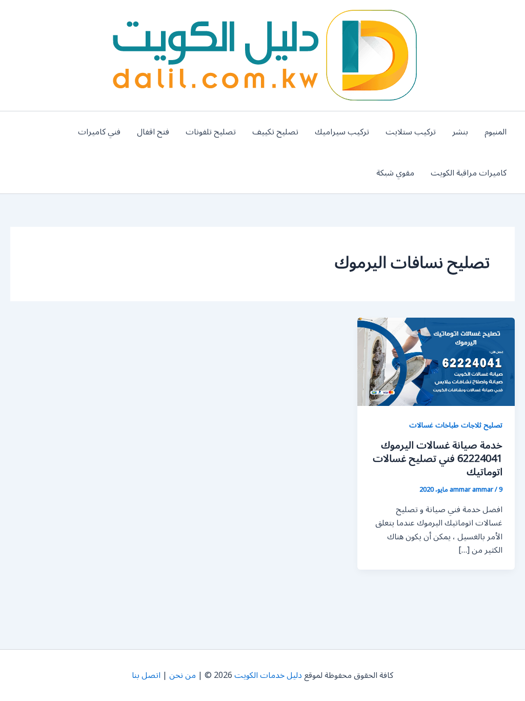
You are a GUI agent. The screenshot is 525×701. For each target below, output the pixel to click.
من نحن (182, 675)
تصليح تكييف (275, 132)
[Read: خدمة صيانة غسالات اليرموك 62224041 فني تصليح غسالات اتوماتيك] (436, 361)
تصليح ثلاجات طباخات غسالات (455, 425)
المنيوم (495, 132)
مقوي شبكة (395, 173)
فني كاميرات (99, 132)
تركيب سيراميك (342, 132)
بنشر (460, 132)
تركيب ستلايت (411, 132)
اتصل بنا (146, 675)
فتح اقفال (153, 132)
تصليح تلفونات (211, 132)
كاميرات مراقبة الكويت (469, 173)
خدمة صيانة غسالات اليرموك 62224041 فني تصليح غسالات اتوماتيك (437, 459)
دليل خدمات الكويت (268, 675)
